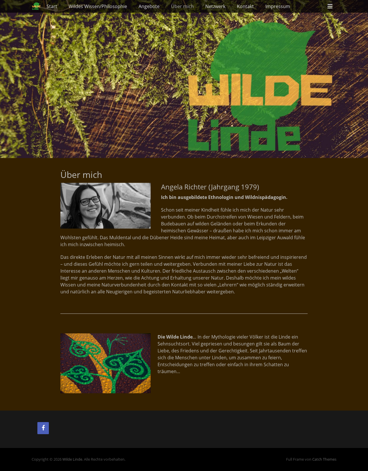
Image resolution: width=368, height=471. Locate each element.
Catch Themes (324, 459)
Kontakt (245, 6)
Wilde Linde (72, 459)
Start (52, 6)
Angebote (149, 6)
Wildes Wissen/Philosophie (98, 6)
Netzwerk (215, 6)
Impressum (277, 6)
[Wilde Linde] (36, 6)
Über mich (182, 6)
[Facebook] (43, 428)
